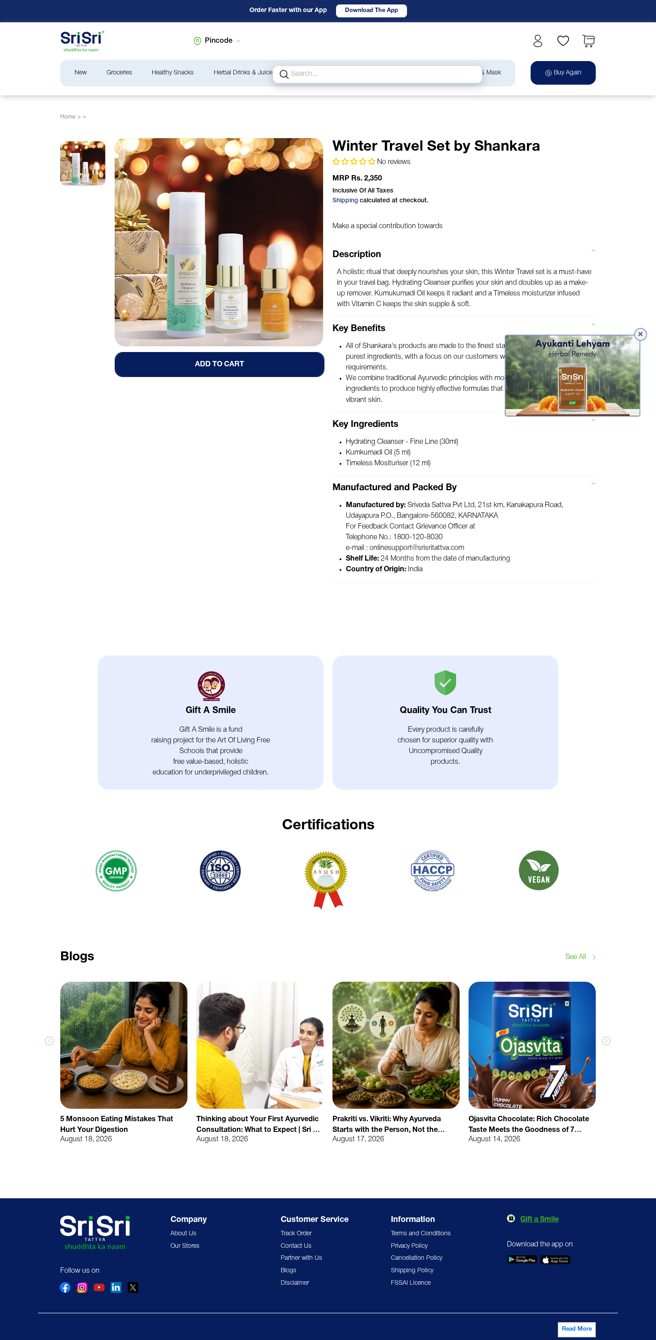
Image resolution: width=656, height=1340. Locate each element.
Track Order (296, 1234)
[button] (588, 41)
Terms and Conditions (421, 1234)
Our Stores (184, 1246)
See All (575, 957)
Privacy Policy (409, 1246)
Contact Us (296, 1246)
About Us (183, 1234)
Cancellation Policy (416, 1258)
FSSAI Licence (411, 1283)
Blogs (288, 1271)
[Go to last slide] (49, 1041)
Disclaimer (295, 1283)
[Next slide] (606, 1041)
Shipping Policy (412, 1271)
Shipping (345, 201)
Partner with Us (301, 1258)
